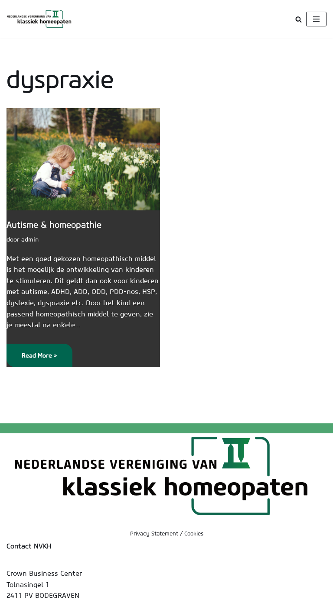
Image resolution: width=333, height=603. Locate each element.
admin (30, 239)
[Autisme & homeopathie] (83, 159)
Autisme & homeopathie (54, 224)
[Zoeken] (298, 19)
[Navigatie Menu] (316, 19)
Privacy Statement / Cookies (166, 533)
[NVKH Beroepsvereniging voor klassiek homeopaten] (41, 19)
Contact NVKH (29, 546)
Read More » (32, 359)
